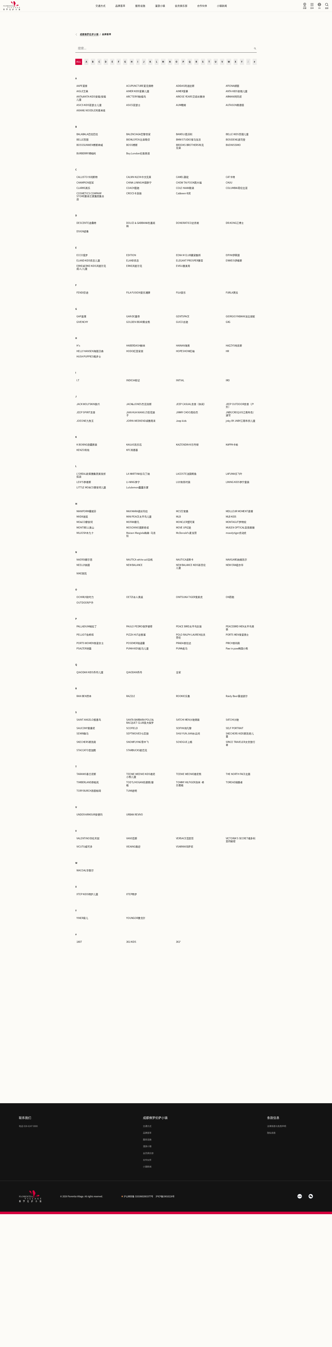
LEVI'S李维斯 (83, 482)
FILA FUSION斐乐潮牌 (138, 292)
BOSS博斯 (132, 145)
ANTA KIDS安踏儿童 (237, 91)
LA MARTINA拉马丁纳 (138, 474)
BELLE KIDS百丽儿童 (237, 134)
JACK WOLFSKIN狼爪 (88, 404)
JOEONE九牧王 (85, 421)
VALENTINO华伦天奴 (88, 838)
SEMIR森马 (82, 733)
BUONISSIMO (233, 145)
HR (227, 351)
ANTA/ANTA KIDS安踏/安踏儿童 (91, 98)
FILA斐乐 (181, 292)
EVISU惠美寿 (183, 266)
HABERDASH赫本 (135, 345)
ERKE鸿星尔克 (134, 266)
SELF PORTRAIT (235, 728)
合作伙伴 (202, 6)
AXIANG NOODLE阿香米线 (90, 110)
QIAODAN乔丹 (134, 672)
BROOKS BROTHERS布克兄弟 (190, 146)
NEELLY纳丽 (83, 565)
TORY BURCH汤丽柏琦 (88, 791)
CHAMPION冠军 (85, 182)
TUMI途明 (131, 791)
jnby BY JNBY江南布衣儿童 (240, 421)
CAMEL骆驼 (182, 177)
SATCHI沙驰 (232, 720)
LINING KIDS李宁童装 (237, 482)
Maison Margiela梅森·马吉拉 (140, 534)
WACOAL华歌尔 (85, 870)
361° (178, 942)
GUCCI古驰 (182, 322)
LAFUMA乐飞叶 (234, 474)
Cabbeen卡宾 (183, 193)
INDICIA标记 (133, 380)
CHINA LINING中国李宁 (139, 182)
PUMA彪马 (182, 648)
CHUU (229, 182)
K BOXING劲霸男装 (86, 444)
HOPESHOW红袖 (185, 351)
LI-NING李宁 (133, 482)
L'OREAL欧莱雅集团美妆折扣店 (91, 475)
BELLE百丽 (82, 139)
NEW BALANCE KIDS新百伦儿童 (191, 566)
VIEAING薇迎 (133, 846)
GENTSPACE (182, 316)
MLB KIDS (231, 516)
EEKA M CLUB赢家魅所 (188, 255)
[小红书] (299, 1196)
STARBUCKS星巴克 (136, 750)
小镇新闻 (222, 6)
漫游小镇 (160, 6)
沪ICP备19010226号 (165, 1196)
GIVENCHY (82, 322)
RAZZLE (130, 696)
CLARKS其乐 (83, 188)
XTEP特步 (131, 894)
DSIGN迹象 (82, 231)
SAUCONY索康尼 (85, 728)
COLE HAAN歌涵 (185, 188)
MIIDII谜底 (82, 516)
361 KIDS (131, 942)
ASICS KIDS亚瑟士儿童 (88, 105)
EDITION (131, 255)
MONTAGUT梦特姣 (236, 522)
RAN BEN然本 (83, 696)
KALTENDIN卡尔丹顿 (187, 444)
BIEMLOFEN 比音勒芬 (138, 139)
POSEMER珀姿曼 (135, 643)
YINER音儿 (82, 918)
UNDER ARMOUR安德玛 (89, 814)
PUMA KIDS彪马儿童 (137, 648)
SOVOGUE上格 (184, 742)
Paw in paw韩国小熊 (237, 648)
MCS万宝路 (182, 511)
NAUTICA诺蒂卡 (184, 559)
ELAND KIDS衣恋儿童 (88, 260)
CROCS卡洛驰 (133, 193)
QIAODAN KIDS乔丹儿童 (89, 672)
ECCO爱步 (82, 255)
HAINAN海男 (183, 345)
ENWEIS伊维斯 (234, 260)
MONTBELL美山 (85, 527)
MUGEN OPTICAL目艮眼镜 (240, 527)
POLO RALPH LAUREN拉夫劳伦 (190, 636)
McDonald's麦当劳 (186, 533)
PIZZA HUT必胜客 (136, 634)
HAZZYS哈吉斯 (234, 345)
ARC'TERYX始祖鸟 (136, 96)
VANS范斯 (131, 838)
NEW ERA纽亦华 (234, 565)
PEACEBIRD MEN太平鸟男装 (240, 628)
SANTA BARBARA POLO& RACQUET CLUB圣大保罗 (140, 721)
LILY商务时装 (183, 482)
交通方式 (100, 6)
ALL (78, 62)
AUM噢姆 (181, 105)
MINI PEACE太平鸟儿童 (139, 516)
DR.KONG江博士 (235, 223)
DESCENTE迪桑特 (86, 223)
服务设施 (140, 6)
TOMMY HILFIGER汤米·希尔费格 (190, 783)
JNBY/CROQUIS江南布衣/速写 (240, 414)
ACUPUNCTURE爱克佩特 (139, 86)
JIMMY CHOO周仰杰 (187, 412)
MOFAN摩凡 (132, 522)
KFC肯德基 (132, 450)
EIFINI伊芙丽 (233, 255)
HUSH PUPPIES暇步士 (88, 356)
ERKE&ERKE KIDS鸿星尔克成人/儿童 (91, 267)
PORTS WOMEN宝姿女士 (90, 643)
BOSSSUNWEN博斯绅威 (89, 145)
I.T (77, 380)
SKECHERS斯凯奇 (86, 742)
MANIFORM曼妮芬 (86, 511)
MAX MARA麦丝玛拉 (137, 511)
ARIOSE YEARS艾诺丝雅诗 (190, 96)
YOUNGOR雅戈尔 (135, 918)
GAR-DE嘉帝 (133, 316)
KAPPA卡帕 (232, 444)
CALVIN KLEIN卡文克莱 (138, 177)
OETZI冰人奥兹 (134, 597)
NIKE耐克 (81, 573)
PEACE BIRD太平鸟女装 (189, 626)
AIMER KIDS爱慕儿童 (137, 91)
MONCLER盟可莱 (185, 522)
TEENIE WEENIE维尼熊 (188, 774)
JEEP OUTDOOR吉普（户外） (240, 405)
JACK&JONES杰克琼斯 (138, 404)
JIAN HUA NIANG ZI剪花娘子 (140, 414)
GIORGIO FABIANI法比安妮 (240, 316)
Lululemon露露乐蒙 (137, 487)
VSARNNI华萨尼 (184, 846)
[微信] (310, 1196)
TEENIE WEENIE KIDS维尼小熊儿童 (140, 775)
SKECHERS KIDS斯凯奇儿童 (240, 735)
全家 (178, 672)
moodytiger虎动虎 (236, 533)
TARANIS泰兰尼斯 (86, 774)
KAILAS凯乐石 (134, 444)
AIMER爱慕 (182, 91)
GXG (228, 322)
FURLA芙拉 (232, 292)
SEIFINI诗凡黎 (184, 728)
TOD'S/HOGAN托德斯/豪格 (140, 783)
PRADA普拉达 (183, 643)
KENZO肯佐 (83, 450)
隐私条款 (271, 1133)
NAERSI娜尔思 (84, 559)
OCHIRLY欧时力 (85, 597)
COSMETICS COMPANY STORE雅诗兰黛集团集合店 (90, 196)
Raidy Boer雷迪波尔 (237, 696)
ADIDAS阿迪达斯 (185, 86)
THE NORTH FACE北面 (238, 774)
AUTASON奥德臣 (235, 105)
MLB (178, 516)
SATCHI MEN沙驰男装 (188, 720)
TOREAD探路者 (234, 782)
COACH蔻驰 (132, 188)
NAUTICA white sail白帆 (139, 559)
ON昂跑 (230, 597)
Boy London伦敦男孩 (138, 153)
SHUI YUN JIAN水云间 (188, 733)
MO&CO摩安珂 (84, 522)
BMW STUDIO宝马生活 (188, 139)
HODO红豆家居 (134, 351)
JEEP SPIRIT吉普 (85, 412)
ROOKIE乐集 (183, 696)
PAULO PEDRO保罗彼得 (139, 626)
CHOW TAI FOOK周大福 (189, 182)
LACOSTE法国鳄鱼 (186, 474)
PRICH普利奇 (233, 643)
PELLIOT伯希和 (85, 634)
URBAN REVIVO (134, 814)
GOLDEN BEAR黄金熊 (138, 322)
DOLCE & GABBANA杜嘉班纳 (140, 224)
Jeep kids (181, 421)
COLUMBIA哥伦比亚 (237, 188)
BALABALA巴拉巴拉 (87, 134)
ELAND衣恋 (132, 260)
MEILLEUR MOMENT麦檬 (239, 511)
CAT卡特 (230, 177)
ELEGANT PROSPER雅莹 (189, 260)
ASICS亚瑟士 (133, 105)
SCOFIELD (132, 728)
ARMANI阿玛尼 (234, 96)
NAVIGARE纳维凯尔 (236, 559)
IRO (228, 380)
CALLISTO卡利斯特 (87, 177)
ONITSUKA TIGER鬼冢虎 (189, 597)
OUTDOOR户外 (84, 602)
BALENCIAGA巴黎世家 (138, 134)
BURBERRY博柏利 (86, 153)
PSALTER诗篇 (83, 648)
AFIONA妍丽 (232, 86)
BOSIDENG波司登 (235, 139)
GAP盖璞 (81, 316)
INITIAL (180, 380)
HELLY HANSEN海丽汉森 (89, 351)
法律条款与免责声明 (276, 1126)
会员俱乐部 (181, 6)
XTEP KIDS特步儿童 (87, 894)
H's (78, 345)
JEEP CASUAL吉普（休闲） (191, 404)
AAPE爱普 (81, 86)
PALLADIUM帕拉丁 (86, 626)
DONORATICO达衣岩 (187, 223)
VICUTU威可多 (84, 846)
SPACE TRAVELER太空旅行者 (240, 743)
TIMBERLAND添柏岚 (87, 782)
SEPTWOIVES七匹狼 (137, 733)
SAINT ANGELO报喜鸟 (88, 720)
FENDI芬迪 (82, 292)
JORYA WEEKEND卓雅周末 (141, 421)
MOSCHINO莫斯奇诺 (137, 527)
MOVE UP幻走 (183, 527)
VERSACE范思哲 (185, 838)
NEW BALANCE (134, 565)
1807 (79, 942)
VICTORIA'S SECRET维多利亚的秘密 (240, 840)
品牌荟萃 (120, 6)
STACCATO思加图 (86, 750)
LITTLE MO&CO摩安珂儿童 (91, 487)
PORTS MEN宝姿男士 (237, 634)
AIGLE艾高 (82, 91)
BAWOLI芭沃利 (184, 134)
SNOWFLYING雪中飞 (137, 742)
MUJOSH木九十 (85, 533)
